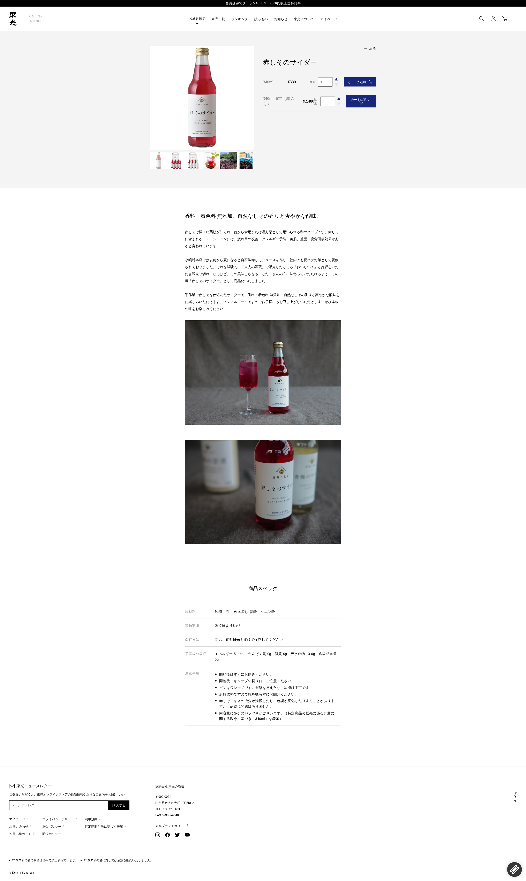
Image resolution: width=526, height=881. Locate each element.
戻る (372, 48)
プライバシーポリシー (58, 819)
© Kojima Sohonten (21, 872)
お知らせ (281, 19)
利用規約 (91, 819)
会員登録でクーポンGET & (263, 3)
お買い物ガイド (20, 833)
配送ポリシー (51, 833)
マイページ (328, 19)
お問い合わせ (18, 826)
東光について (304, 19)
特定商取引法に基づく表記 (104, 826)
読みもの (261, 19)
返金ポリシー (51, 826)
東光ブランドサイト (169, 825)
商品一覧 (218, 19)
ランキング (239, 19)
